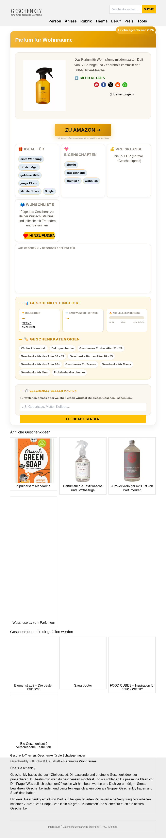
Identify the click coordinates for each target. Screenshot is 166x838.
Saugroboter (83, 685)
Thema (101, 21)
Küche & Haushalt (33, 348)
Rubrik (86, 21)
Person (55, 21)
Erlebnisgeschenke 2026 (136, 30)
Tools (142, 21)
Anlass (71, 21)
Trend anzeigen (27, 325)
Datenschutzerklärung (75, 826)
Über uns (94, 826)
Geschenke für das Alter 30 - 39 (42, 356)
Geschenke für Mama (116, 364)
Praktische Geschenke (69, 372)
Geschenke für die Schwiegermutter (61, 755)
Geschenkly (19, 761)
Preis (129, 21)
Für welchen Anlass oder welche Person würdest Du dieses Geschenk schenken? (76, 397)
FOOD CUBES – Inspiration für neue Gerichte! (132, 687)
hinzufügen (41, 235)
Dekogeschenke (62, 348)
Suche (149, 9)
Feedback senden (83, 419)
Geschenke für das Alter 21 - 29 (100, 348)
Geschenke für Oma (34, 372)
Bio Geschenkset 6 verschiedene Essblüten (33, 745)
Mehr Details (89, 78)
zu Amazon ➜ (83, 130)
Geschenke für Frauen (80, 364)
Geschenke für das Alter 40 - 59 (91, 356)
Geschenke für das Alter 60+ (40, 364)
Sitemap (112, 826)
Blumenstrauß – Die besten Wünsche (33, 687)
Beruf (116, 21)
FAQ (103, 826)
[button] (96, 84)
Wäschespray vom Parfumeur (34, 622)
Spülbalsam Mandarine (33, 486)
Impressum (54, 826)
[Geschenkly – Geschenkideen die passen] (26, 12)
